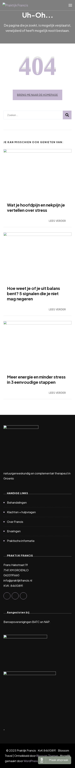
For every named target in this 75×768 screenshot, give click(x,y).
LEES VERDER (57, 220)
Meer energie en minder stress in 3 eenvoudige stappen (36, 379)
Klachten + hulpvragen (21, 512)
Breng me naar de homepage (37, 94)
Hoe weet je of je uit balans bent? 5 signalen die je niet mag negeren (33, 293)
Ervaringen (14, 531)
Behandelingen (17, 502)
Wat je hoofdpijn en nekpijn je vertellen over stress (36, 207)
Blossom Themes (47, 756)
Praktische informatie (21, 541)
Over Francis (15, 522)
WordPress (31, 761)
